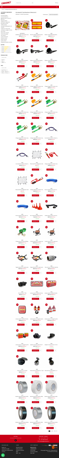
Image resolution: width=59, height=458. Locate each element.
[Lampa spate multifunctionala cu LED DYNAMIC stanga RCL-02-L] (37, 284)
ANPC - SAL (18, 453)
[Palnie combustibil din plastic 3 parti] (22, 51)
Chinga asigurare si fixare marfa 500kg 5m (37, 86)
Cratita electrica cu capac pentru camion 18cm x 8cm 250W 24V (37, 241)
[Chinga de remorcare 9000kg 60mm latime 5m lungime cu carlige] (22, 232)
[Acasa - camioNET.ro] (6, 3)
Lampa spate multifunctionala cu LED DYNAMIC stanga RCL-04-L (51, 293)
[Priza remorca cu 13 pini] (22, 361)
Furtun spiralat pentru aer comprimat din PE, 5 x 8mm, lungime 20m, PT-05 (22, 215)
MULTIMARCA (22, 33)
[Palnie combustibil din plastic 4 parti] (37, 51)
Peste (3, 46)
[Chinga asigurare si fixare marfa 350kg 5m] (22, 77)
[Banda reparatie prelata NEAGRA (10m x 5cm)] (51, 413)
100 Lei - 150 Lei (5, 72)
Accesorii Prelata (4, 15)
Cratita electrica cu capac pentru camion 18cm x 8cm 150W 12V (51, 241)
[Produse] (2, 7)
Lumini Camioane (4, 36)
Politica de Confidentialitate (7, 450)
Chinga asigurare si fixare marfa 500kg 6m (51, 86)
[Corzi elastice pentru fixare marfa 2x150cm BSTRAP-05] (22, 155)
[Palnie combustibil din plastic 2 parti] (51, 25)
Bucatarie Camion (4, 23)
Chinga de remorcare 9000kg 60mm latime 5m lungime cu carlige (22, 241)
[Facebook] (16, 440)
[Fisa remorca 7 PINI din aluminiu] (51, 258)
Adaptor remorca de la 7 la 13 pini (51, 344)
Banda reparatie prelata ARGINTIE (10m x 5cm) (22, 396)
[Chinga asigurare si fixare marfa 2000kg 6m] (22, 103)
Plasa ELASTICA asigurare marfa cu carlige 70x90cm (37, 163)
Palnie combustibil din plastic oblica (51, 60)
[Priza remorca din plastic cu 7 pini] (51, 361)
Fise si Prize (3, 31)
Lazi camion (3, 35)
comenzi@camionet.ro (44, 441)
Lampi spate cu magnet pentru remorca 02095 (37, 319)
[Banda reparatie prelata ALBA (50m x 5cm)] (51, 387)
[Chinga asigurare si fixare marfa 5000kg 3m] (51, 155)
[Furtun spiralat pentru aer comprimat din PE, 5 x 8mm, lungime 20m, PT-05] (22, 206)
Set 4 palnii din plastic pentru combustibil (37, 215)
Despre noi (4, 447)
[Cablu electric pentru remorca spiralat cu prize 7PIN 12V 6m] (51, 206)
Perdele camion (4, 38)
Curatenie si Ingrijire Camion (6, 30)
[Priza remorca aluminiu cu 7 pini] (37, 361)
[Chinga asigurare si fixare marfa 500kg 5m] (37, 77)
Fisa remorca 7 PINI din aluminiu (51, 267)
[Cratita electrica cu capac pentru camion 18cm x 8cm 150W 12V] (51, 232)
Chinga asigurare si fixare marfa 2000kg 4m (22, 138)
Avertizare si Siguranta (5, 22)
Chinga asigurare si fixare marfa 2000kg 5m (51, 112)
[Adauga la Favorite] (26, 40)
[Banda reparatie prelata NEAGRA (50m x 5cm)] (22, 413)
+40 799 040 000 (44, 439)
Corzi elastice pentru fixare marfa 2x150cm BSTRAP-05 (22, 163)
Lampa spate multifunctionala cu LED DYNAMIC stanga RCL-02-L (37, 293)
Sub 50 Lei (4, 70)
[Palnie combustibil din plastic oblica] (51, 51)
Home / (3, 9)
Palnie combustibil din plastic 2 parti (51, 34)
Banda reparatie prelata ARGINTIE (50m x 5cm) (37, 422)
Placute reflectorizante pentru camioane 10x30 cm (37, 34)
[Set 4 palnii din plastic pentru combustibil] (37, 206)
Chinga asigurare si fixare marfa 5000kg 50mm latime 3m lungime (37, 189)
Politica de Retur (19, 448)
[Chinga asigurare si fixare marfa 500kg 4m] (37, 103)
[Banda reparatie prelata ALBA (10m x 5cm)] (37, 387)
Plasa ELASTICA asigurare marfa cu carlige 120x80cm (22, 189)
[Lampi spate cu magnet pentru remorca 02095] (37, 310)
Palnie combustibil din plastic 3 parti (22, 60)
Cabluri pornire (4, 24)
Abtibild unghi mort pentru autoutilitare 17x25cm (22, 34)
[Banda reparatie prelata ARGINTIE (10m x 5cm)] (22, 387)
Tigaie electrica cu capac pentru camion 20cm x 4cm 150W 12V (37, 267)
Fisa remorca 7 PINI (22, 293)
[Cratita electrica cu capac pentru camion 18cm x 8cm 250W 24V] (37, 232)
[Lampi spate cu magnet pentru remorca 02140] (51, 310)
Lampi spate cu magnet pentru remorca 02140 (51, 319)
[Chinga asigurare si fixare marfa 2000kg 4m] (22, 129)
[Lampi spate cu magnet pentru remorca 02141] (22, 335)
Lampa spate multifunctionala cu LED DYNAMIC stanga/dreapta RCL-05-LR (22, 319)
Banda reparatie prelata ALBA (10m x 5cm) (37, 396)
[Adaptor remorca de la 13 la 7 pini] (37, 335)
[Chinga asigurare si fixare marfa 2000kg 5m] (51, 103)
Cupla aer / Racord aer (5, 28)
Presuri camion (4, 39)
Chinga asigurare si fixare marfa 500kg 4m (37, 112)
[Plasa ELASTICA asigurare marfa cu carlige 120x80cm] (22, 180)
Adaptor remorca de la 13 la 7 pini (37, 344)
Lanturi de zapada (4, 34)
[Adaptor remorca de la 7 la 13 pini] (51, 335)
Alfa (2, 61)
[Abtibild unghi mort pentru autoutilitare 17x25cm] (22, 25)
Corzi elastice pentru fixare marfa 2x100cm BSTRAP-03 (51, 138)
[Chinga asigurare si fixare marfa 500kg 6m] (51, 77)
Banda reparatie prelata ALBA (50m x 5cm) (51, 396)
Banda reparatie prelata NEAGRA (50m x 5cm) (22, 422)
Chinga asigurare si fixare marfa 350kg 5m (22, 86)
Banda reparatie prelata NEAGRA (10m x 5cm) (51, 422)
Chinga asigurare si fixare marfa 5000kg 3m (51, 163)
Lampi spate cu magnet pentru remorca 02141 (22, 344)
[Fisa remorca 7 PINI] (22, 284)
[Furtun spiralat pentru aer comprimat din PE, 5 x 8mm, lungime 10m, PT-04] (51, 180)
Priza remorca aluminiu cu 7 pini (37, 370)
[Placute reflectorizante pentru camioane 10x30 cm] (37, 25)
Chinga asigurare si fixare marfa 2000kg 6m (22, 112)
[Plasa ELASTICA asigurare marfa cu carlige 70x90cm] (37, 155)
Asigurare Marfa (4, 20)
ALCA (3, 59)
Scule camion (3, 40)
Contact (3, 451)
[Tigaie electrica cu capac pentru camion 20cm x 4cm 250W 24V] (22, 258)
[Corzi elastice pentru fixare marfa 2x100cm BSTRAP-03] (51, 129)
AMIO (3, 62)
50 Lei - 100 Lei (5, 71)
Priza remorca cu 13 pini (22, 370)
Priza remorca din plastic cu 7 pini (51, 370)
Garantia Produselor (20, 450)
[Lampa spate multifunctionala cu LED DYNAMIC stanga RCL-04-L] (51, 284)
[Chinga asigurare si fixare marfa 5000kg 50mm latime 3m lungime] (37, 180)
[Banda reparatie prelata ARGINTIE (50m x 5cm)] (37, 413)
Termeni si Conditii (5, 448)
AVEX (22, 395)
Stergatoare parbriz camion (6, 42)
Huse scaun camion (5, 32)
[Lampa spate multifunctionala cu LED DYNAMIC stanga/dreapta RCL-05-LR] (22, 310)
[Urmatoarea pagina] (56, 431)
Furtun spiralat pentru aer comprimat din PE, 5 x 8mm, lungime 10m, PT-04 (51, 189)
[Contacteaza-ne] (57, 7)
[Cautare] (32, 3)
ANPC (17, 451)
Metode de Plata (19, 447)
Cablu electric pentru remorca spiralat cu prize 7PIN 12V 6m (51, 215)
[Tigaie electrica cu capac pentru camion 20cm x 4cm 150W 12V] (37, 258)
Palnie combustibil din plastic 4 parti (37, 60)
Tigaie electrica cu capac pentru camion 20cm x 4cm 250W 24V (22, 267)
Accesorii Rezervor (4, 16)
